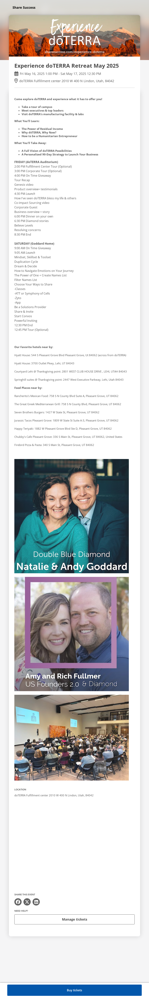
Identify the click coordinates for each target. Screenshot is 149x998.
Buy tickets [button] (74, 990)
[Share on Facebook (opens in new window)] (18, 902)
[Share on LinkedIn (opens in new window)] (36, 902)
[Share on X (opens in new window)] (27, 902)
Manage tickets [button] (74, 919)
